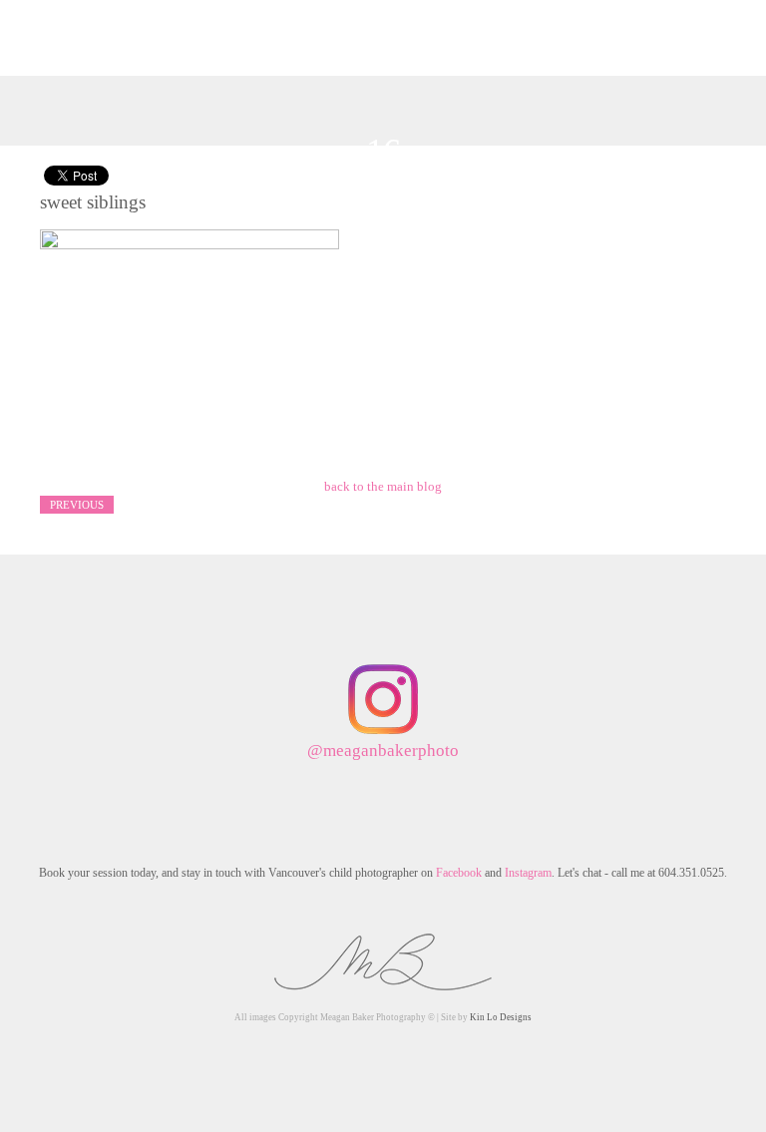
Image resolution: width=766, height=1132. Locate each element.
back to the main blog (383, 486)
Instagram (528, 873)
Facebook (459, 873)
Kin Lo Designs (501, 1017)
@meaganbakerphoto (383, 750)
